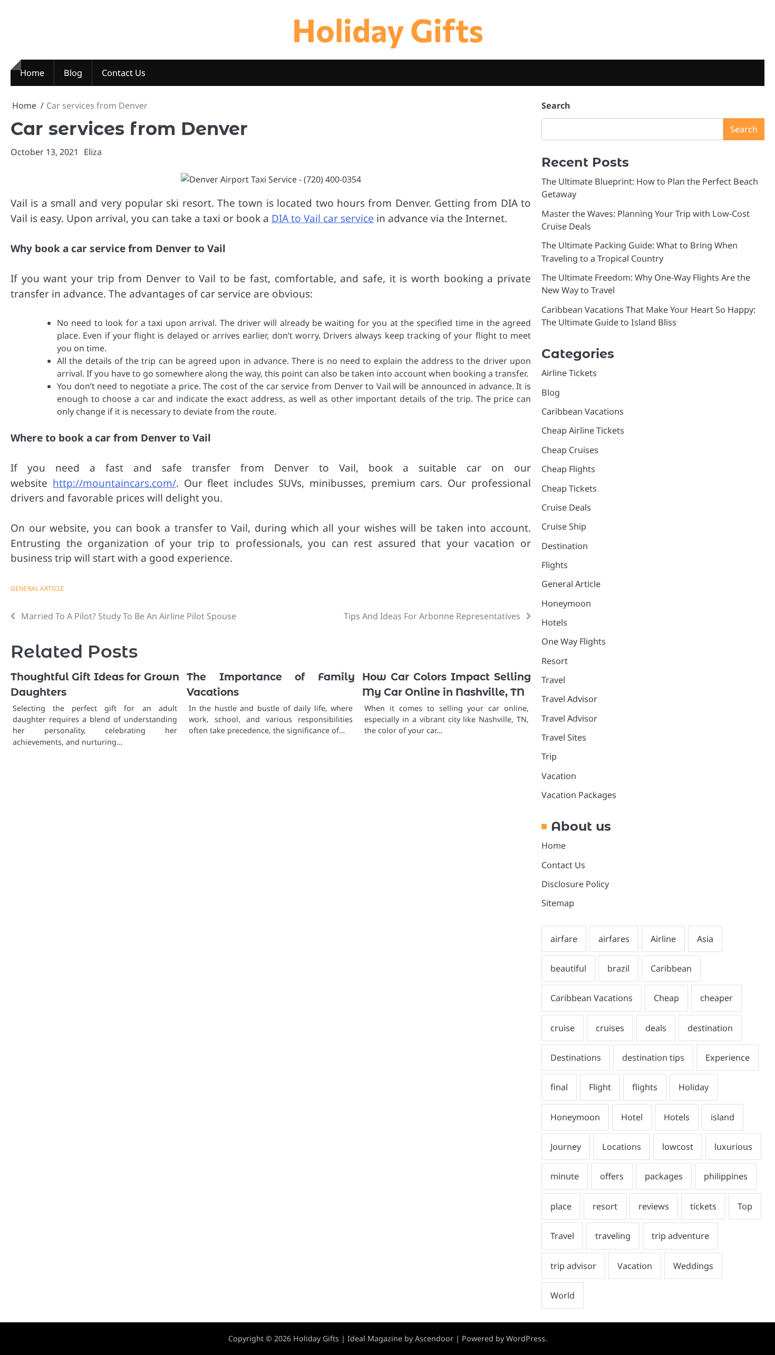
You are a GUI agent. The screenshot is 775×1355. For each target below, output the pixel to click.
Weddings (693, 1266)
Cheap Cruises (569, 450)
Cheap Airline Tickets (582, 430)
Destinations (575, 1057)
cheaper (716, 998)
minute (564, 1176)
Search (555, 105)
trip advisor (573, 1266)
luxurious (733, 1146)
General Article (37, 588)
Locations (621, 1146)
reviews (653, 1206)
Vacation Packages (578, 795)
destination (710, 1028)
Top (745, 1206)
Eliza (93, 152)
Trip (549, 756)
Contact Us (124, 73)
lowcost (677, 1146)
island (722, 1117)
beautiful (568, 968)
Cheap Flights (568, 469)
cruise (562, 1028)
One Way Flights (573, 641)
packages (664, 1176)
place (560, 1206)
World (562, 1295)
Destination (564, 546)
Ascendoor (434, 1338)
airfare (563, 939)
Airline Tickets (569, 373)
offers (612, 1176)
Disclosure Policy (575, 884)
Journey (565, 1146)
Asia (705, 939)
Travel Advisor (569, 699)
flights (644, 1087)
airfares (613, 939)
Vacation (558, 776)
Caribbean (671, 968)
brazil (618, 968)
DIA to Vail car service (323, 218)
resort (605, 1206)
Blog (73, 73)
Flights (554, 565)
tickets (703, 1206)
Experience (727, 1057)
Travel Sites (563, 737)
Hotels (554, 622)
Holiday (694, 1087)
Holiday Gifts (387, 29)
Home (32, 73)
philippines (726, 1176)
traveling (613, 1236)
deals (655, 1028)
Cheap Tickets (569, 488)
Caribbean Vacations (582, 411)
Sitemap (557, 903)
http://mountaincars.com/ (114, 483)
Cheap (666, 998)
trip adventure (680, 1236)
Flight (600, 1087)
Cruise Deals (566, 507)
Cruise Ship (563, 526)
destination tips (653, 1057)
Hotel (632, 1117)
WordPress (525, 1338)
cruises (610, 1028)
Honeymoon (566, 603)
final (559, 1087)
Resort (554, 661)
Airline (663, 939)
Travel (553, 680)
